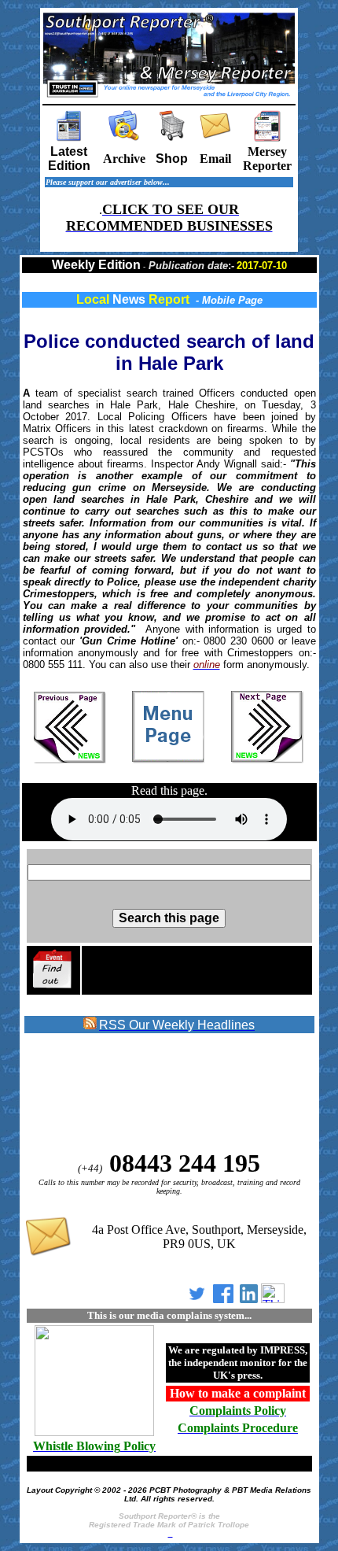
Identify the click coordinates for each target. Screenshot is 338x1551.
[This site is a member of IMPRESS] (94, 1433)
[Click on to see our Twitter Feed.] (197, 1298)
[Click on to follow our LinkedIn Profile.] (249, 1298)
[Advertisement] (151, 1092)
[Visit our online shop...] (172, 137)
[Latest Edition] (69, 137)
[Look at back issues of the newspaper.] (124, 137)
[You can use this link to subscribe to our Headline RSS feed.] (90, 1026)
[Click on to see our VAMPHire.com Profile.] (273, 1298)
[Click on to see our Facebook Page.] (223, 1298)
